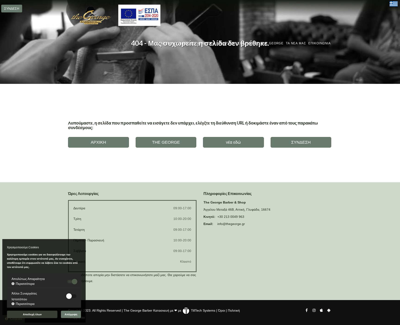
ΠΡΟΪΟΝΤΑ (226, 43)
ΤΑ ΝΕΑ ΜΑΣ (296, 43)
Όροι (221, 310)
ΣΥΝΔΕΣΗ (11, 8)
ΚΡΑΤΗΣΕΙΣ (206, 43)
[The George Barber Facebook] (306, 310)
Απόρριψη (71, 314)
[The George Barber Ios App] (321, 310)
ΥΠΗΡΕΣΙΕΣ (185, 43)
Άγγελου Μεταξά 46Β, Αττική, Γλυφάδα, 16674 (236, 209)
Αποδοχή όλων (32, 314)
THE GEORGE (272, 43)
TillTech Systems (202, 310)
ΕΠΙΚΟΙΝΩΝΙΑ (319, 43)
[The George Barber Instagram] (314, 310)
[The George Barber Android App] (328, 310)
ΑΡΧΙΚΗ (167, 43)
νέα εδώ (233, 142)
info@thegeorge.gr (231, 224)
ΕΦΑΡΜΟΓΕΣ (248, 43)
